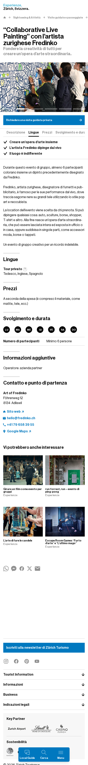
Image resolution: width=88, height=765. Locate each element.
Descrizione (16, 132)
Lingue (33, 132)
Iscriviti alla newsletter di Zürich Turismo (37, 647)
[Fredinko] (44, 87)
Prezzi (47, 132)
